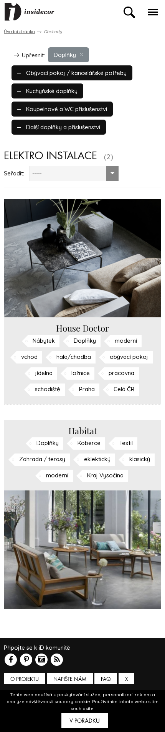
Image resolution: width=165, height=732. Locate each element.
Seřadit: (14, 173)
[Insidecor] (29, 12)
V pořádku (84, 720)
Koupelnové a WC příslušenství (66, 109)
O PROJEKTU (24, 679)
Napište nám (69, 679)
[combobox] (74, 173)
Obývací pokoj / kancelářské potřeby (76, 73)
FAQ (106, 679)
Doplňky (65, 54)
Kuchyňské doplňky (51, 91)
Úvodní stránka (19, 31)
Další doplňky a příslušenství (62, 127)
